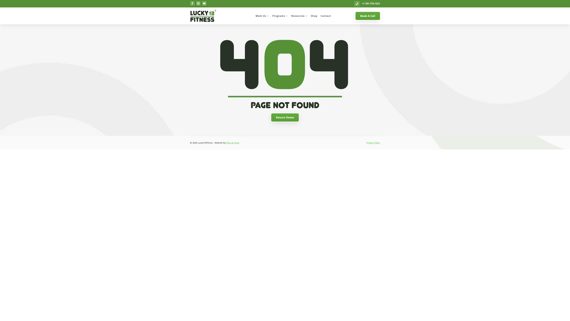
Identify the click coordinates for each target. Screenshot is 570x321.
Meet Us (261, 16)
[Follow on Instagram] (198, 3)
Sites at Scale (232, 142)
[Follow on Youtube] (204, 3)
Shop (314, 16)
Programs (278, 16)
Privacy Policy (373, 142)
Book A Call (367, 16)
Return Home (285, 117)
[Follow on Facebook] (192, 3)
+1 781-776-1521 (371, 3)
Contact (326, 16)
